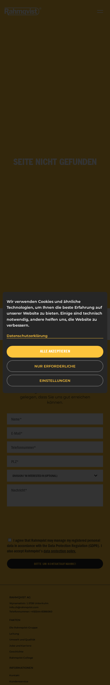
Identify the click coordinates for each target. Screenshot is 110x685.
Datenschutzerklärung (27, 336)
